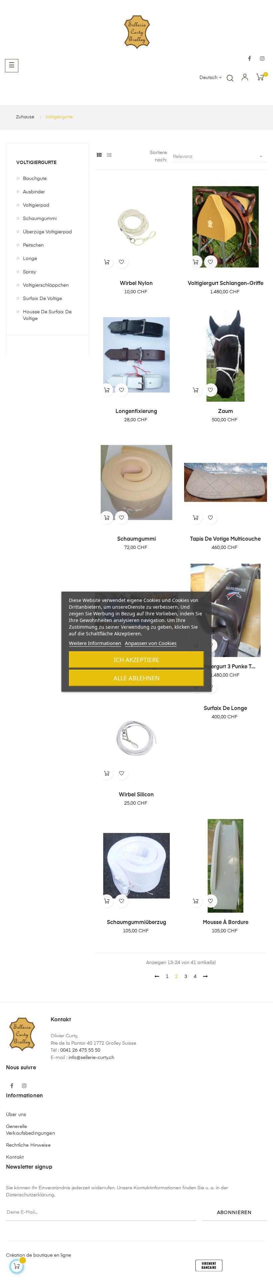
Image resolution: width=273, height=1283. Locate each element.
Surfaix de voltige (42, 298)
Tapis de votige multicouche (225, 539)
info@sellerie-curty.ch (91, 1057)
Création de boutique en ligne (38, 1255)
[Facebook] (250, 59)
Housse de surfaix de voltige (47, 315)
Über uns (16, 1114)
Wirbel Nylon (136, 283)
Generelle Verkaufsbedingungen (30, 1130)
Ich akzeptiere (136, 660)
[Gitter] (99, 155)
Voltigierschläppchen (46, 285)
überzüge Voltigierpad (47, 232)
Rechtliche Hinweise (28, 1145)
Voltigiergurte (36, 162)
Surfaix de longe (225, 708)
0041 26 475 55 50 (80, 1050)
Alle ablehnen (137, 678)
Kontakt (15, 1157)
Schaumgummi (40, 218)
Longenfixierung (136, 411)
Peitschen (33, 245)
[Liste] (109, 155)
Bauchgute (35, 178)
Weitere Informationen (95, 643)
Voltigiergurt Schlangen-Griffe (225, 283)
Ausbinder (34, 192)
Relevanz (218, 156)
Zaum (225, 411)
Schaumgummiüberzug (136, 922)
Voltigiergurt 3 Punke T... (225, 667)
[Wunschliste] (121, 262)
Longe (30, 258)
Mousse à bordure (225, 922)
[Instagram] (262, 59)
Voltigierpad (36, 205)
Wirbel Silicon (136, 795)
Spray (29, 272)
